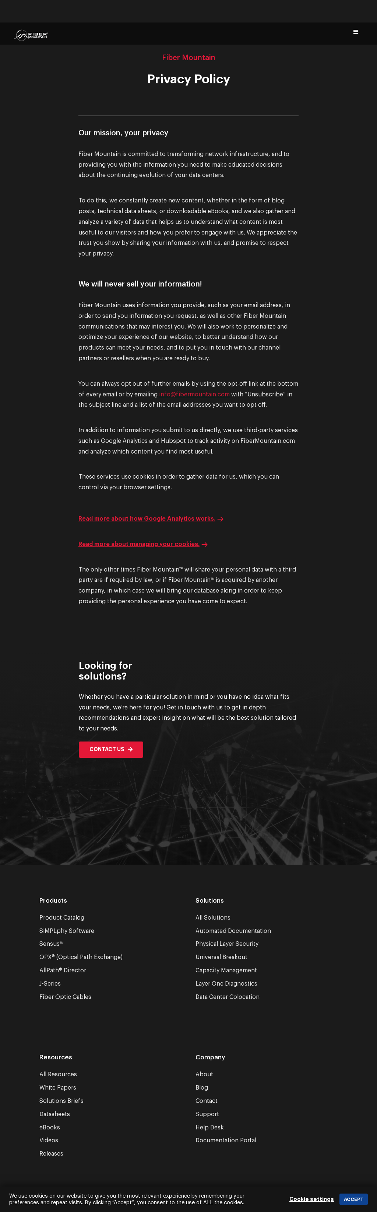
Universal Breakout (221, 957)
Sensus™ (51, 944)
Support (207, 1114)
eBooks (49, 1128)
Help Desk (209, 1128)
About (204, 1074)
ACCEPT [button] (353, 1199)
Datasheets (54, 1114)
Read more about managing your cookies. (139, 544)
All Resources (58, 1074)
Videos (48, 1140)
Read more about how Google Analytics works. (146, 519)
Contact (206, 1101)
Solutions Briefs (61, 1101)
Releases (51, 1154)
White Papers (57, 1088)
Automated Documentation (233, 931)
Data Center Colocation (227, 997)
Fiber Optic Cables (65, 997)
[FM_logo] (30, 38)
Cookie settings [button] (311, 1199)
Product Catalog (61, 918)
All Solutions (212, 918)
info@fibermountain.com (194, 394)
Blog (201, 1088)
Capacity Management (226, 970)
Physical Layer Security (226, 944)
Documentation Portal (225, 1140)
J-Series (50, 984)
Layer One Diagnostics (226, 984)
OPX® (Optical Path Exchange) (81, 957)
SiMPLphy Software (66, 931)
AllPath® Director (62, 970)
